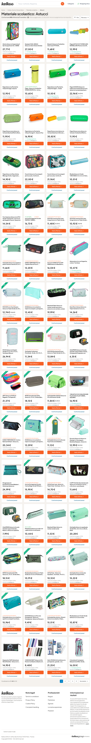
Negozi (50, 696)
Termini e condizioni (32, 696)
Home (3, 10)
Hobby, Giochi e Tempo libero (15, 10)
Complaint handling (32, 707)
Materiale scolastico (31, 10)
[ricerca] (62, 3)
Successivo (83, 681)
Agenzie (50, 704)
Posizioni (51, 711)
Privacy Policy (30, 700)
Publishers (51, 700)
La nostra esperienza (55, 707)
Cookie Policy (30, 704)
